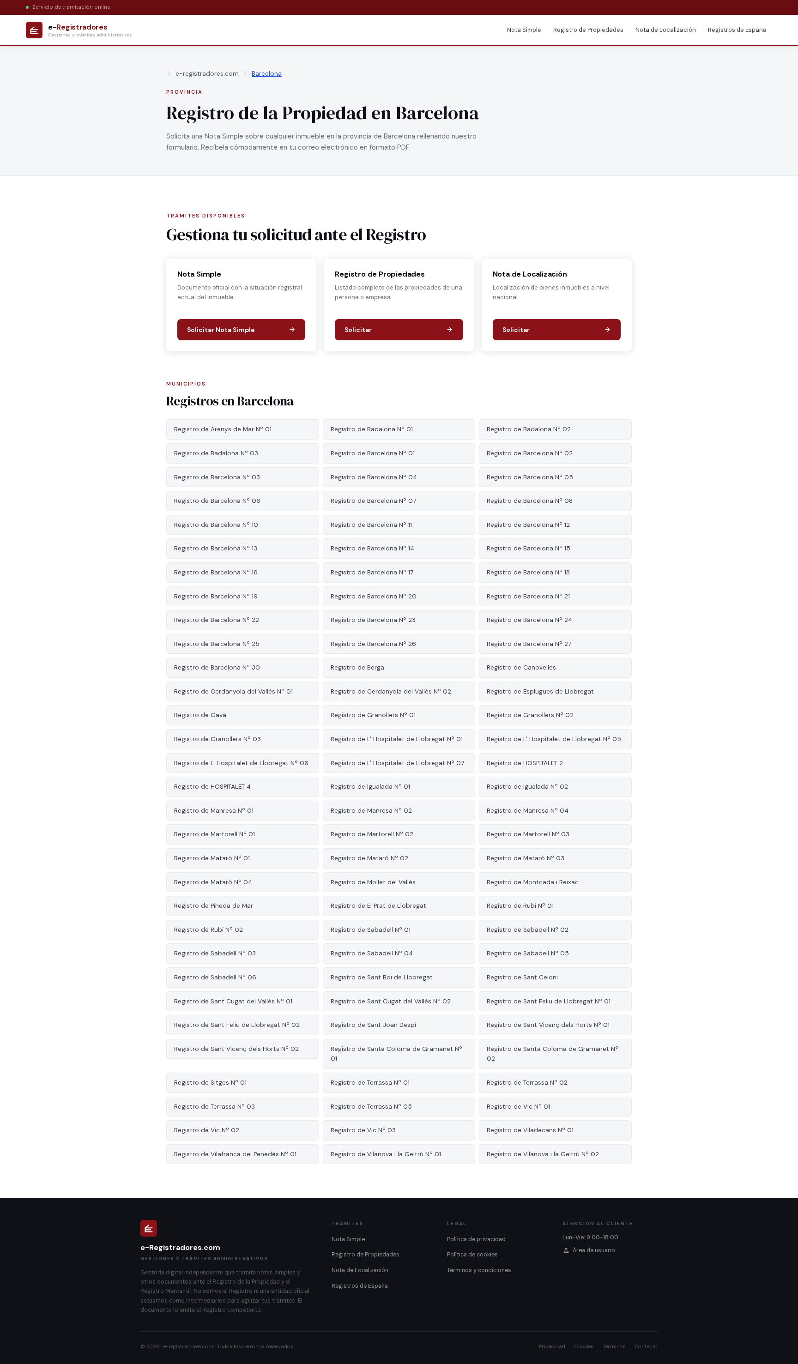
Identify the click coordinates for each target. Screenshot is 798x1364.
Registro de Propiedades (588, 30)
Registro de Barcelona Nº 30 (217, 667)
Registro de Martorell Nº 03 (528, 834)
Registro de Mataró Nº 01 (212, 858)
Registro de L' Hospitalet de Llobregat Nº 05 (554, 739)
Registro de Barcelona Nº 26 (373, 644)
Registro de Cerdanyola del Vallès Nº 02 (391, 691)
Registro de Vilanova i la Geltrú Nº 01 (386, 1154)
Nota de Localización (665, 30)
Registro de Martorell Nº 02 (372, 834)
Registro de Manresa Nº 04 (527, 811)
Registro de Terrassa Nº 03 (214, 1107)
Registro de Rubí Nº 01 (520, 906)
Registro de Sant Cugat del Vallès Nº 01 (233, 1001)
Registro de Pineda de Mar (213, 906)
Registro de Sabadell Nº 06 (215, 977)
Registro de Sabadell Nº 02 (527, 930)
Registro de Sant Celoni (522, 977)
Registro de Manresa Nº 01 (214, 811)
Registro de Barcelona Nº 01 (373, 453)
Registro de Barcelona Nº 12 (528, 525)
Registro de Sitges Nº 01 (210, 1082)
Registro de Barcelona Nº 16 (216, 572)
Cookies (583, 1346)
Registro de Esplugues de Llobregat (540, 691)
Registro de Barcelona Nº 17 (372, 572)
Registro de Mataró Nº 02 (369, 858)
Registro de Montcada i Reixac (533, 882)
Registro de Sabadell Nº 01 (371, 930)
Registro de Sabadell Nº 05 (528, 953)
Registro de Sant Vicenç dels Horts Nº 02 (236, 1049)
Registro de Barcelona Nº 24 (529, 620)
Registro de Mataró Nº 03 (525, 858)
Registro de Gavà (200, 715)
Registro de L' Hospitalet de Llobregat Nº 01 (397, 739)
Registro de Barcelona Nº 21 (528, 596)
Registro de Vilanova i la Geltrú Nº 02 (543, 1154)
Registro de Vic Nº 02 (206, 1130)
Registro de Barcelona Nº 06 (217, 501)
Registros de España (737, 30)
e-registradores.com (207, 73)
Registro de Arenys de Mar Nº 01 (223, 429)
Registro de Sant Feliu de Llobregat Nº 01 (549, 1001)
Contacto (646, 1346)
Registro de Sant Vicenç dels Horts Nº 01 (548, 1025)
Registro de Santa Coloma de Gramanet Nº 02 (552, 1054)
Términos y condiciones (479, 1270)
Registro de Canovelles (521, 667)
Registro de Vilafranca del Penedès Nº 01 (235, 1154)
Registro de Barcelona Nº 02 (530, 453)
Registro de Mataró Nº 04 (213, 882)
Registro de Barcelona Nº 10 (216, 525)
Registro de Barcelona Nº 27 (529, 644)
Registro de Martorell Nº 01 (214, 834)
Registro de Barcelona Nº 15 (528, 548)
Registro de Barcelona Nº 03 (217, 477)
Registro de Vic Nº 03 (363, 1130)
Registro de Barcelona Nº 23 (373, 620)
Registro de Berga (357, 667)
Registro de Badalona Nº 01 (372, 429)
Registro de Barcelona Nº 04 (374, 477)
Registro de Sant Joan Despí (373, 1025)
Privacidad (552, 1346)
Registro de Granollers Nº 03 (217, 739)
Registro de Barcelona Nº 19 (216, 596)
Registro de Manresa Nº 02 (371, 811)
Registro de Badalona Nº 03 (216, 453)
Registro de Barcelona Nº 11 (371, 525)
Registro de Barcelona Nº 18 (528, 572)
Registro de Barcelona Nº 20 (374, 596)
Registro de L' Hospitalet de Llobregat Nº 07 (397, 763)
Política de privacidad (476, 1239)
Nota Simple (524, 30)
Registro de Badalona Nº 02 (529, 429)
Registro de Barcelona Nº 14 (372, 548)
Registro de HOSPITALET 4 (212, 787)
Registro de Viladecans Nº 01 (530, 1130)
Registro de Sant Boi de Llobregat (382, 977)
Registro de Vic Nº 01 (518, 1107)
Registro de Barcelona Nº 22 (216, 620)
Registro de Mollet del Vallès (373, 882)
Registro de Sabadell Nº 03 (215, 953)
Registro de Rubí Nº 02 (208, 930)
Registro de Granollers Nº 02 (530, 715)
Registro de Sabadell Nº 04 (372, 953)
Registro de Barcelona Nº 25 (217, 644)
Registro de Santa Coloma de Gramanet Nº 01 (396, 1054)
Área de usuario (594, 1250)
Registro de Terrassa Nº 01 (370, 1082)
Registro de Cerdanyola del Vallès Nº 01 (233, 691)
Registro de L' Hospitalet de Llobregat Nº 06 (241, 763)
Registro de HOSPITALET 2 (525, 763)
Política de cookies (472, 1254)
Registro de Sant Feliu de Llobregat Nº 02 (237, 1025)
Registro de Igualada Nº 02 (527, 787)
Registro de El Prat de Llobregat (378, 906)
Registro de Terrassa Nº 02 (527, 1082)
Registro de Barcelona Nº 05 (530, 477)
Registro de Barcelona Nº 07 (373, 501)
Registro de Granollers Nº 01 (373, 715)
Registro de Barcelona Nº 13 (215, 548)
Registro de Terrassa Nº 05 (371, 1107)
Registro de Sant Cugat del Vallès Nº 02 (391, 1001)
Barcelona (267, 73)
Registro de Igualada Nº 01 (370, 787)
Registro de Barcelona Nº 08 (530, 501)
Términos (614, 1346)
